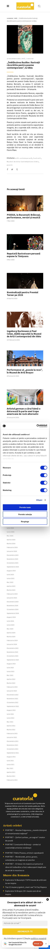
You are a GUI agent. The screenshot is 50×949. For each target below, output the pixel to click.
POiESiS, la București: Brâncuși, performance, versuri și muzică (24, 216)
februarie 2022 (12, 733)
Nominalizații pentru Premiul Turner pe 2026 (22, 293)
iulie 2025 (10, 574)
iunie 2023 (10, 671)
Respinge (25, 521)
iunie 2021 (10, 764)
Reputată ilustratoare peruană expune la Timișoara (23, 255)
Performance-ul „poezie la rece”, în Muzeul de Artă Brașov (24, 371)
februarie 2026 (12, 547)
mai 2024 (10, 629)
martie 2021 (11, 776)
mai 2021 (10, 768)
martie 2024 (11, 636)
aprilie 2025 (11, 586)
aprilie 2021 (11, 772)
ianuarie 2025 (12, 598)
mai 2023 (10, 675)
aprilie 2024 (11, 633)
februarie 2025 (12, 594)
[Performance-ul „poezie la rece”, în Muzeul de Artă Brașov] (25, 358)
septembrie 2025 (13, 567)
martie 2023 (11, 683)
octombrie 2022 (12, 702)
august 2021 (11, 757)
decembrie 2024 (12, 602)
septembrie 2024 (13, 613)
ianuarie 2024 (12, 644)
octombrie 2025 (12, 563)
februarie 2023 (12, 687)
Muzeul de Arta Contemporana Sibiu (23, 161)
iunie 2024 (10, 625)
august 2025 (11, 571)
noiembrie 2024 (12, 605)
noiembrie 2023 (12, 652)
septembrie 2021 (13, 753)
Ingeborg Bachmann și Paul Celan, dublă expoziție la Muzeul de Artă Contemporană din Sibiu (24, 333)
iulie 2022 (10, 714)
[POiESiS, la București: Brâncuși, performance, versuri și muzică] (25, 203)
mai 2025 (10, 582)
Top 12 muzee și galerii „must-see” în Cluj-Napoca (26, 887)
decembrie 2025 (12, 555)
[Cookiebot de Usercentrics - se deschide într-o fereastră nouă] (36, 425)
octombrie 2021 (12, 749)
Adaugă (36, 943)
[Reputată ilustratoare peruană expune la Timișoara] (25, 242)
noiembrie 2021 (12, 745)
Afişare (39, 500)
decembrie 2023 (12, 648)
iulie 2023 (10, 667)
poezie (9, 165)
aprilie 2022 (11, 726)
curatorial (10, 18)
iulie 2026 (10, 528)
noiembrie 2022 (12, 698)
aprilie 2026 (11, 540)
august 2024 (11, 617)
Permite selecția (25, 514)
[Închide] (46, 943)
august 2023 (11, 664)
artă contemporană (23, 158)
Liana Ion (30, 58)
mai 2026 (10, 536)
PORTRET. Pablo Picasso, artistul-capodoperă (24, 853)
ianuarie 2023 (12, 691)
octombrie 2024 (12, 609)
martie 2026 (11, 543)
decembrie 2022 (12, 695)
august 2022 (11, 710)
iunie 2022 (10, 718)
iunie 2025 (10, 578)
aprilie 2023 (11, 679)
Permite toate (25, 507)
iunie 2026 (10, 532)
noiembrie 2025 (12, 559)
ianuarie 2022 (12, 737)
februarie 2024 (12, 640)
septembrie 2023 (13, 660)
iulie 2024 (10, 621)
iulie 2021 (10, 760)
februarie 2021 (12, 780)
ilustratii (37, 158)
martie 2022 (11, 729)
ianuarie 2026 (12, 551)
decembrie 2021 (12, 741)
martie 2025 (11, 590)
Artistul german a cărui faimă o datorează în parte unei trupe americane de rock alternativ (23, 411)
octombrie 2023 (12, 656)
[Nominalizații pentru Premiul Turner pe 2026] (25, 281)
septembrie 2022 (13, 706)
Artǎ (15, 18)
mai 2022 (10, 722)
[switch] (43, 475)
